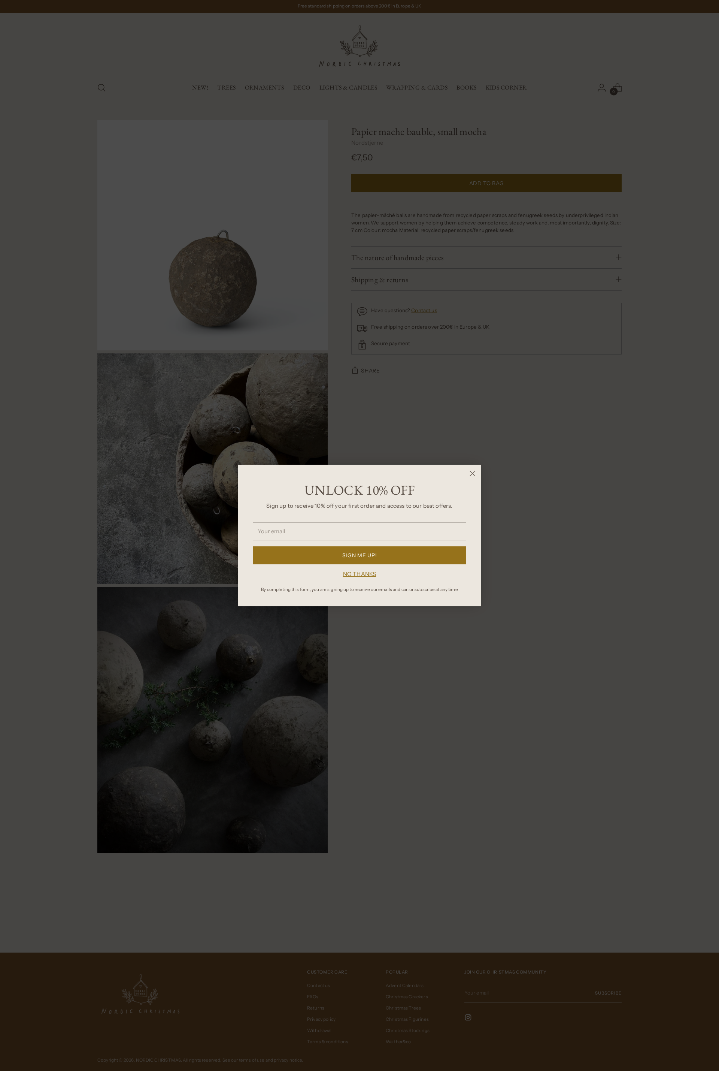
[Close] (472, 473)
